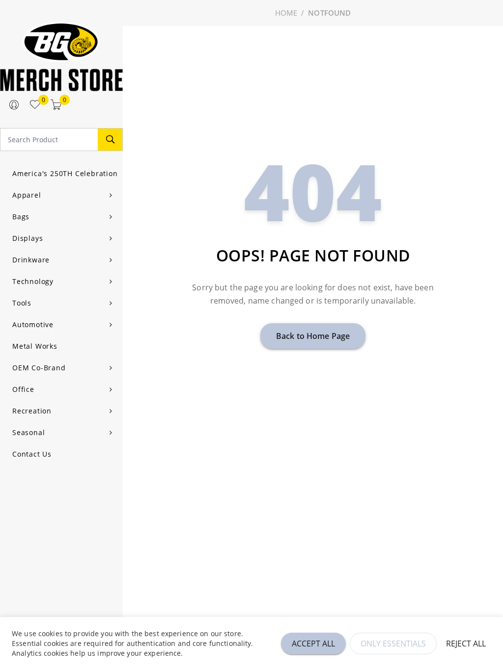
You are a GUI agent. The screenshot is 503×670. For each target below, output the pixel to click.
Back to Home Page (313, 336)
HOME (286, 13)
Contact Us (32, 454)
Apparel (26, 195)
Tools (21, 303)
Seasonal (28, 432)
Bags (20, 216)
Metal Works (34, 346)
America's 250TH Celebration (65, 173)
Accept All (313, 643)
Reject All (466, 643)
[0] (35, 105)
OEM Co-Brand (39, 367)
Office (23, 389)
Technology (33, 281)
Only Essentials (393, 643)
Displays (27, 238)
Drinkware (31, 259)
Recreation (32, 410)
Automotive (33, 324)
